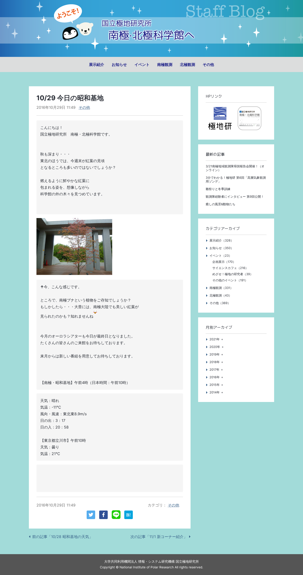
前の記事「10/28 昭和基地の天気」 (62, 536)
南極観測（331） (221, 288)
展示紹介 (96, 64)
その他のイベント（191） (230, 280)
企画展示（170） (224, 262)
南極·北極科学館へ (151, 35)
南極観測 (164, 64)
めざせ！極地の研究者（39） (232, 274)
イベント (142, 64)
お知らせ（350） (221, 248)
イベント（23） (220, 255)
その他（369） (220, 303)
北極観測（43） (220, 295)
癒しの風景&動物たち (220, 204)
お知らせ (119, 64)
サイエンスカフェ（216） (230, 268)
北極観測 (187, 64)
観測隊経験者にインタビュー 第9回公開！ (235, 196)
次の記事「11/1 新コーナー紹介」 (158, 536)
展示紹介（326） (221, 240)
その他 (208, 64)
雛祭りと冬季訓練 (218, 189)
